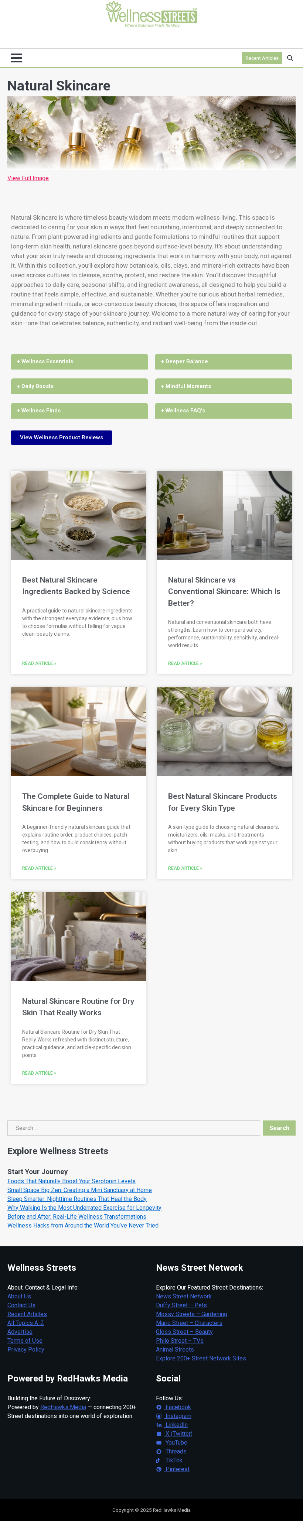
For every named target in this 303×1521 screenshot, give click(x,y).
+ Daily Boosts (35, 386)
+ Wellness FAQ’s (183, 410)
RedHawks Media (63, 1407)
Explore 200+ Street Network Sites (201, 1358)
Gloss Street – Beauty (184, 1331)
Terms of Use (24, 1340)
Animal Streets (175, 1349)
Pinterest (177, 1469)
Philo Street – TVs (180, 1340)
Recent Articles (262, 58)
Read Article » (39, 663)
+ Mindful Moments (186, 386)
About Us (19, 1296)
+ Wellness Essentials (45, 361)
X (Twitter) (178, 1433)
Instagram (177, 1415)
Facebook (177, 1407)
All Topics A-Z (25, 1322)
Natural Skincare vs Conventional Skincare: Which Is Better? (224, 592)
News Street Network (184, 1296)
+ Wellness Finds (39, 410)
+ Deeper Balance (184, 361)
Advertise (20, 1331)
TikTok (173, 1460)
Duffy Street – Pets (181, 1305)
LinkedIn (176, 1424)
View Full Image (28, 178)
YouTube (175, 1442)
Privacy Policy (25, 1349)
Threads (175, 1451)
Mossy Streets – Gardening (191, 1314)
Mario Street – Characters (189, 1322)
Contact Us (21, 1305)
